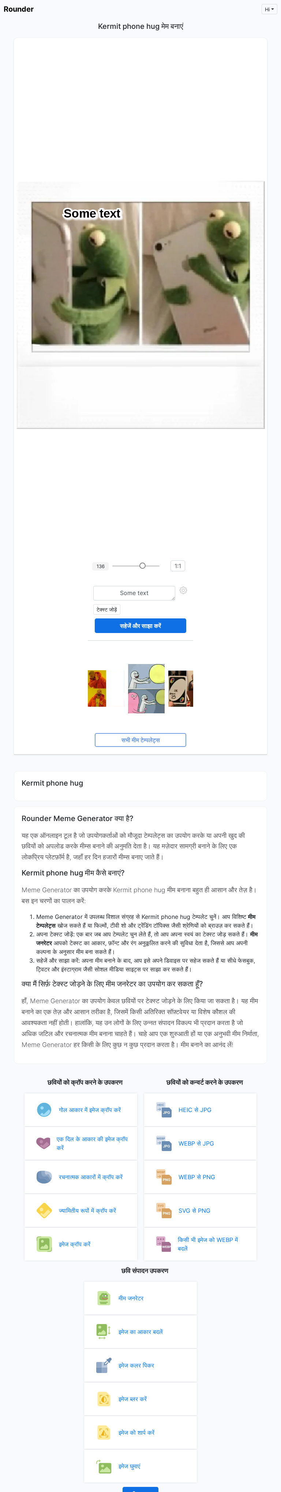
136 (101, 566)
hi (267, 9)
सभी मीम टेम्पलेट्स (140, 740)
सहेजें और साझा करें (140, 625)
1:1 (178, 565)
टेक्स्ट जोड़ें (107, 609)
